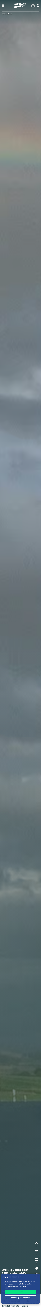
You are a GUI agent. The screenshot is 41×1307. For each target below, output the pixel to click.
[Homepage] (20, 5)
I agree (20, 1292)
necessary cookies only (20, 1298)
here (24, 1286)
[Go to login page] (38, 6)
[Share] (36, 1268)
